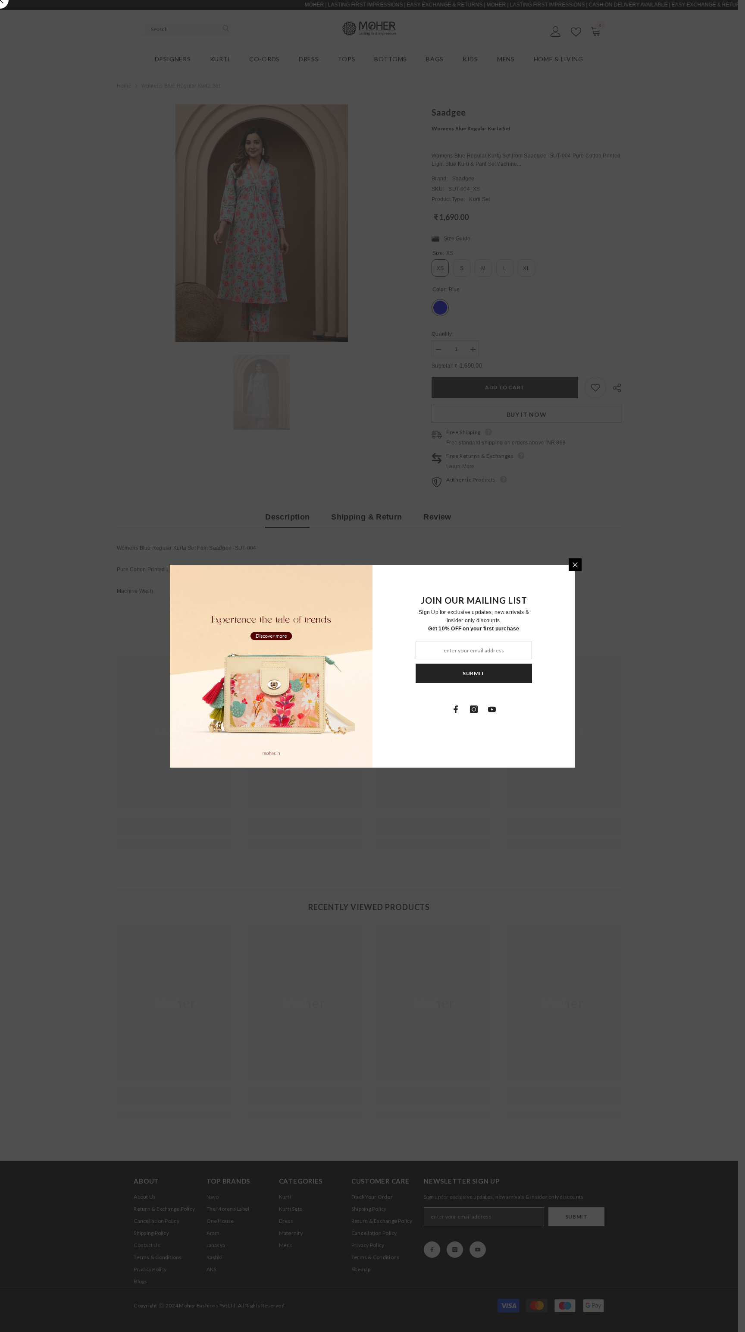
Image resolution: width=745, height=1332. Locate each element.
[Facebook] (456, 709)
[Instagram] (474, 709)
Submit (474, 673)
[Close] (575, 564)
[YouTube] (492, 709)
